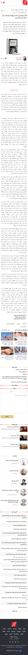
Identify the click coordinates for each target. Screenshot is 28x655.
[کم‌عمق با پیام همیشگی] (23, 446)
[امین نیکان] (23, 502)
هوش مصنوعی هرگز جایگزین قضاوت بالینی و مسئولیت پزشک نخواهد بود (10, 501)
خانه (26, 10)
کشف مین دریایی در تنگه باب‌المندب (19, 579)
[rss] (18, 642)
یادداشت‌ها (16, 634)
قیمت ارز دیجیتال (14, 90)
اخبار (24, 629)
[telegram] (5, 59)
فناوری (10, 634)
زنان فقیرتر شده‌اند (22, 372)
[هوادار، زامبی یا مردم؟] (23, 438)
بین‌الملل (13, 631)
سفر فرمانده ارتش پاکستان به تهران (19, 565)
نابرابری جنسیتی (9, 324)
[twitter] (3, 59)
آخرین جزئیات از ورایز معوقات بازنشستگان (18, 539)
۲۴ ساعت (10, 629)
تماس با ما (16, 639)
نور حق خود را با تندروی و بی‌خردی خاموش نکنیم (10, 491)
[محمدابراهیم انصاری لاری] (23, 492)
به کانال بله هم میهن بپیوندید (20, 317)
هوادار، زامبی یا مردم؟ (15, 435)
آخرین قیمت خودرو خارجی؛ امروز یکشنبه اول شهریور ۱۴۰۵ (15, 582)
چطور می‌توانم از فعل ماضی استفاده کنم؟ (18, 382)
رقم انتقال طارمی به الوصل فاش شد (19, 529)
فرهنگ (21, 10)
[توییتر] (10, 642)
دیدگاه (7, 416)
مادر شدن (22, 327)
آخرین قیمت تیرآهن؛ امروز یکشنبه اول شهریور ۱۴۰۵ (16, 603)
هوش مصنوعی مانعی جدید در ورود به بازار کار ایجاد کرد (16, 554)
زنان (18, 324)
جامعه (8, 631)
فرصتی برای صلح (15, 481)
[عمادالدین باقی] (23, 482)
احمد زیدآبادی (14, 463)
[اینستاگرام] (12, 642)
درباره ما (11, 639)
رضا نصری (15, 473)
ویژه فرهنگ (14, 425)
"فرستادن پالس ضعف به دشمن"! (12, 460)
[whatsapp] (2, 59)
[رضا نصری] (23, 472)
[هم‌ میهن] (14, 624)
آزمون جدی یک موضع (14, 471)
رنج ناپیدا (24, 374)
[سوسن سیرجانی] (24, 58)
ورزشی (6, 634)
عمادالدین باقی (14, 483)
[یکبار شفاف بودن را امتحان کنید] (23, 429)
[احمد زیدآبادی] (23, 462)
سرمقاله (20, 629)
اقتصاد (24, 631)
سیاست (4, 629)
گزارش (21, 634)
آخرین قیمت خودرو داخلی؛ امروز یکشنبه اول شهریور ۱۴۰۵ (15, 592)
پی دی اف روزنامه (14, 637)
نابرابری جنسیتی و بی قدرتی (21, 369)
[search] (1, 3)
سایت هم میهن (6, 645)
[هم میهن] (25, 2)
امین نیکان (15, 505)
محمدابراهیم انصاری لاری (12, 494)
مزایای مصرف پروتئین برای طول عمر (19, 525)
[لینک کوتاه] (3, 11)
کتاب (23, 324)
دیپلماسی (19, 631)
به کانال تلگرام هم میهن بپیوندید (20, 315)
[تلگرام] (15, 642)
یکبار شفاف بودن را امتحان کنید (13, 427)
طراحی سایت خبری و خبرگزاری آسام (12, 650)
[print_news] (1, 11)
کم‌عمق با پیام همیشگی (14, 444)
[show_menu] (4, 3)
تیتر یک (15, 629)
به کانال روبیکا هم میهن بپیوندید (20, 319)
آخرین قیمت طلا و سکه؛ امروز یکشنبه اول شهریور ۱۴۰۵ (16, 521)
